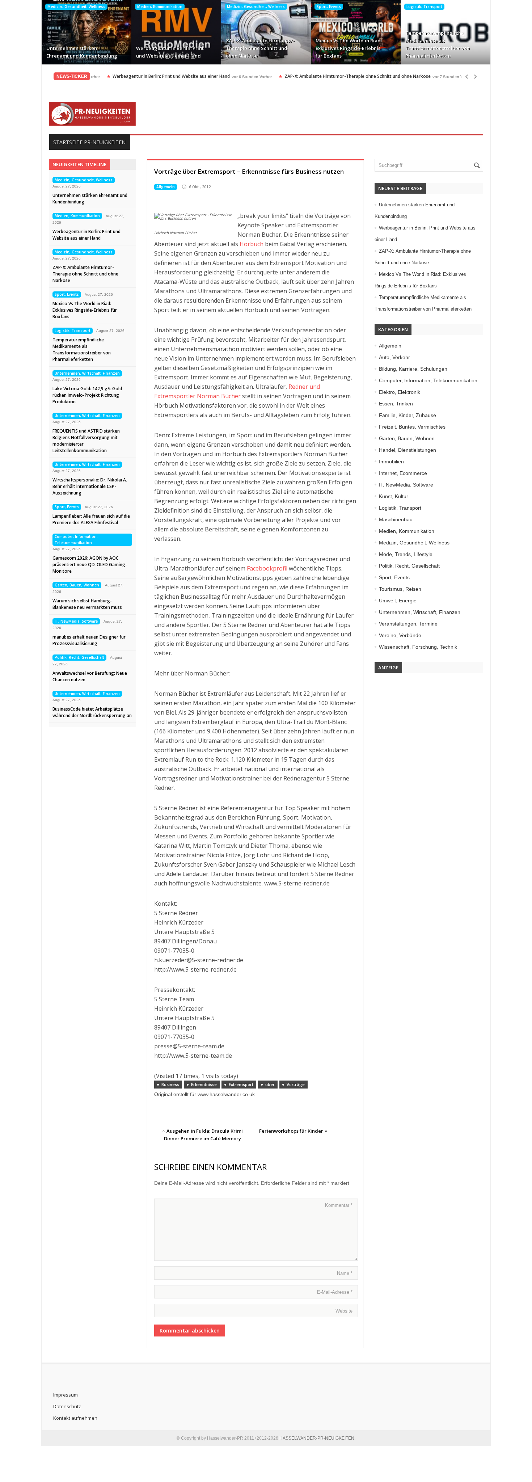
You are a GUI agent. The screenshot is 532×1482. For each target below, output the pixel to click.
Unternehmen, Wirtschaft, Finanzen (87, 373)
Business (170, 1084)
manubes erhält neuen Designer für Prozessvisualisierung (89, 640)
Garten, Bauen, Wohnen (77, 585)
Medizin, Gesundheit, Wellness (76, 6)
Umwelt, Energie (398, 600)
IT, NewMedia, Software (76, 621)
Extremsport (241, 1084)
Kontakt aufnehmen (75, 1418)
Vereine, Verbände (400, 635)
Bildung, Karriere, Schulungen (413, 369)
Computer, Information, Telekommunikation (76, 539)
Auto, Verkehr (394, 357)
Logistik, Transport (424, 6)
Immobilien (391, 461)
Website (343, 1311)
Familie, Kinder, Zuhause (407, 415)
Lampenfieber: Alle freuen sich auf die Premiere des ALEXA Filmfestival (91, 519)
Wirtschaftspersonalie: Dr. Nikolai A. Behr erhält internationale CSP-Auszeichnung (89, 486)
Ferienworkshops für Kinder (291, 1131)
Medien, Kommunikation (159, 6)
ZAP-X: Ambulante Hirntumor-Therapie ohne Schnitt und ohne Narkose (260, 48)
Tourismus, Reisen (400, 589)
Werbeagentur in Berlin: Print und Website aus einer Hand (170, 52)
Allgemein (165, 186)
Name (344, 1273)
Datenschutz (67, 1406)
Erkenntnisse (204, 1084)
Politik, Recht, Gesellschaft (79, 657)
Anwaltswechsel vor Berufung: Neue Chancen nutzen (89, 676)
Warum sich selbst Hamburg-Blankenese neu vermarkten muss (87, 604)
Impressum (65, 1395)
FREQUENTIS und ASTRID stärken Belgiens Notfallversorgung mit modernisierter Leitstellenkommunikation (86, 441)
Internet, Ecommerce (403, 473)
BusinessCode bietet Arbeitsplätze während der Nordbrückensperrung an (92, 712)
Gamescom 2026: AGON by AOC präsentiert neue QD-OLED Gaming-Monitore (89, 564)
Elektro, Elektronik (399, 392)
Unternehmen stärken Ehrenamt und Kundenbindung (81, 52)
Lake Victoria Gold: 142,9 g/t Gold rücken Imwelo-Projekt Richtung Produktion (87, 395)
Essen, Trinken (396, 404)
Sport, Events (329, 6)
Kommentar (338, 1205)
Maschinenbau (396, 519)
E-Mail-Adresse (334, 1292)
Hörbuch (251, 244)
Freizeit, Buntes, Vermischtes (412, 427)
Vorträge (296, 1084)
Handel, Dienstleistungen (407, 450)
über (270, 1084)
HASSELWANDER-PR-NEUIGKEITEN (316, 1438)
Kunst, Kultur (393, 496)
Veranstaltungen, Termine (408, 624)
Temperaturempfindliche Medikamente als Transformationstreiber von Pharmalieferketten (437, 44)
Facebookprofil (267, 568)
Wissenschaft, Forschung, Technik (418, 647)
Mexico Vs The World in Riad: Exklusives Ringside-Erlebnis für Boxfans (349, 48)
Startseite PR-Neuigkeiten (89, 142)
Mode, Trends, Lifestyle (405, 554)
